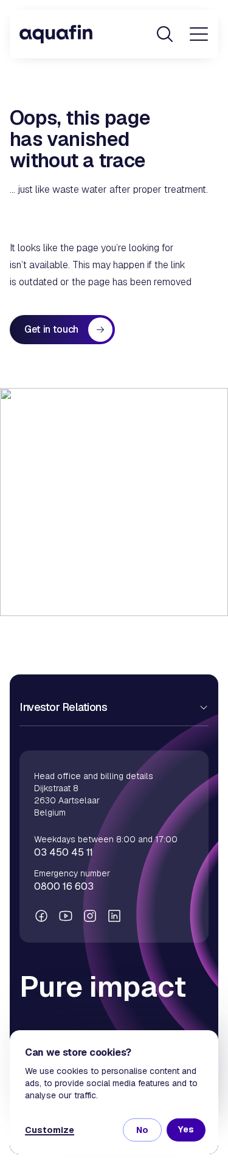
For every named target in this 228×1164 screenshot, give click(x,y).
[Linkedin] (114, 916)
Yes (186, 1129)
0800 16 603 (64, 886)
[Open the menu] (199, 34)
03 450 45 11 (63, 852)
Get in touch (51, 329)
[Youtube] (65, 916)
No (142, 1129)
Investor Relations (63, 707)
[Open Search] (164, 34)
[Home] (55, 34)
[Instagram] (90, 916)
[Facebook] (41, 916)
